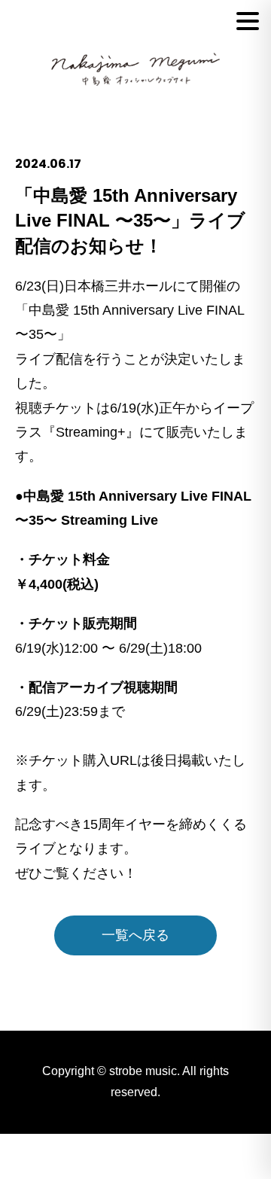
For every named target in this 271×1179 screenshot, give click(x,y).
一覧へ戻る (135, 935)
